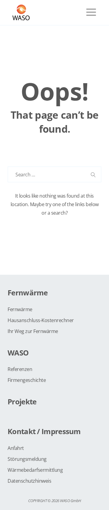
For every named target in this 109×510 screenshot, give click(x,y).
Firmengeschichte (27, 380)
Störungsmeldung (27, 459)
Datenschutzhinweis (29, 481)
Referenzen (20, 369)
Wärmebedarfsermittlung (35, 470)
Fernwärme (20, 309)
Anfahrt (16, 448)
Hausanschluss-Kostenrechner (41, 320)
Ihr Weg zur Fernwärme (33, 331)
